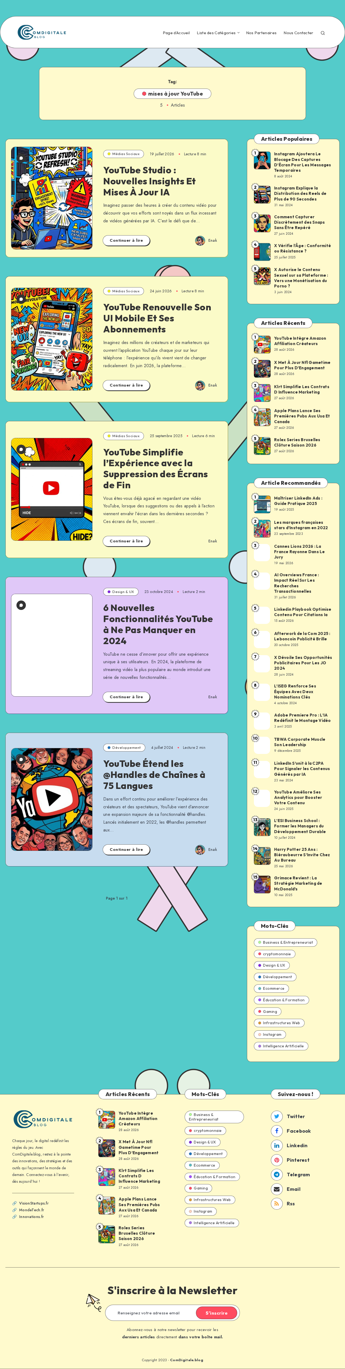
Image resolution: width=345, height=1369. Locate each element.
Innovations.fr (31, 1216)
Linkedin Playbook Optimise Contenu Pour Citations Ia (303, 612)
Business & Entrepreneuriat (288, 942)
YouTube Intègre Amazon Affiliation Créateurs (300, 341)
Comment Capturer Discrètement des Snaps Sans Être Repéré (299, 222)
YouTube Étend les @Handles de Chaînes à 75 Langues (154, 774)
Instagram (272, 1034)
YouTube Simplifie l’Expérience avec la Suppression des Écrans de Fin (155, 468)
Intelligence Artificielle (283, 1046)
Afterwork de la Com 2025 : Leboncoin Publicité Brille (302, 636)
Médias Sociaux (126, 154)
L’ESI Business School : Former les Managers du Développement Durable (300, 826)
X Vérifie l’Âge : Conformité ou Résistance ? (302, 248)
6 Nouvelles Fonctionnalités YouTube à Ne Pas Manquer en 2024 (158, 624)
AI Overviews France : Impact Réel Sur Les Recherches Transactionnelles (296, 583)
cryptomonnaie (277, 954)
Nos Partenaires (261, 32)
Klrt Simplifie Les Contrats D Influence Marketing (301, 389)
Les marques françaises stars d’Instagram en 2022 (301, 525)
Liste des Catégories (216, 32)
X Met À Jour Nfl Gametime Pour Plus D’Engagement (302, 365)
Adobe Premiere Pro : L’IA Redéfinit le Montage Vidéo (302, 717)
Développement (126, 747)
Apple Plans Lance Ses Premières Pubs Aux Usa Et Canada (302, 416)
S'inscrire (216, 1313)
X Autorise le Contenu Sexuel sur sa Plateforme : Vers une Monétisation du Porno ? (301, 278)
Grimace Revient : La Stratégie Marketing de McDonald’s (298, 883)
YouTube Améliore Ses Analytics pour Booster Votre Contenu (298, 797)
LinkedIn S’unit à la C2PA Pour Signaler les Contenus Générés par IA (302, 769)
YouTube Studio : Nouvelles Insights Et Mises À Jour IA (149, 181)
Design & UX (123, 591)
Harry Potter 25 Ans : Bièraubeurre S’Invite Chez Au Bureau (302, 855)
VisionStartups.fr (34, 1203)
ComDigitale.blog (186, 1360)
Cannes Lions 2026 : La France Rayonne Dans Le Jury (299, 552)
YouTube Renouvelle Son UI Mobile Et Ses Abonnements (157, 318)
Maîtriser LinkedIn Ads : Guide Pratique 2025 (298, 501)
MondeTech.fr (31, 1210)
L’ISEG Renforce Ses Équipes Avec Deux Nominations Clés (295, 691)
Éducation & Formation (284, 1000)
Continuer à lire (126, 240)
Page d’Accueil (176, 32)
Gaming (270, 1011)
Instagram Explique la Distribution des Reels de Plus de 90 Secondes (300, 193)
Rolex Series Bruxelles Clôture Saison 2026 (297, 442)
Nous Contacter (298, 32)
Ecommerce (274, 988)
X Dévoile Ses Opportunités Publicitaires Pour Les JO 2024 (303, 663)
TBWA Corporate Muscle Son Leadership (299, 742)
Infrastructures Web (281, 1022)
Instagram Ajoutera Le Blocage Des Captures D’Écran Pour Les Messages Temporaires (302, 162)
